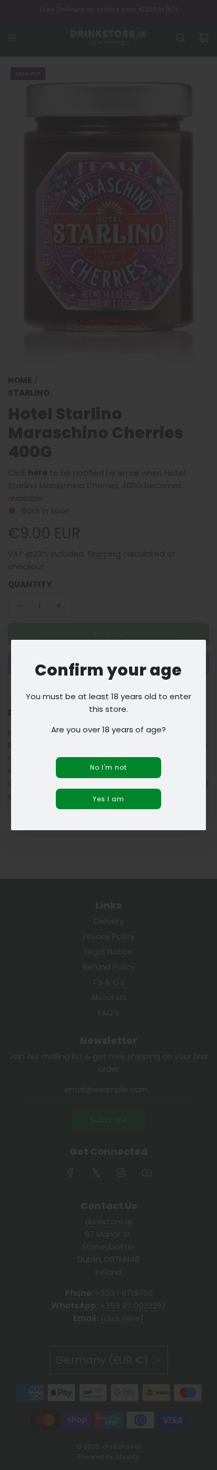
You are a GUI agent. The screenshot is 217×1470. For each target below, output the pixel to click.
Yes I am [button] (108, 798)
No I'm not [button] (108, 767)
